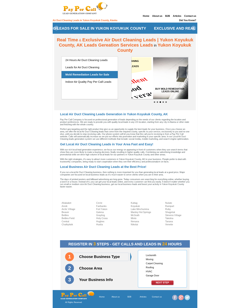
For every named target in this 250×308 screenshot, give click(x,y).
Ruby (168, 209)
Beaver (65, 212)
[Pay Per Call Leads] (86, 8)
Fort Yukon (101, 209)
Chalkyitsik (67, 224)
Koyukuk (135, 206)
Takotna (169, 218)
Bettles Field (68, 218)
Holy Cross (102, 218)
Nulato (168, 203)
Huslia (99, 224)
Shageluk (170, 212)
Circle (99, 203)
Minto (133, 218)
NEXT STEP (162, 282)
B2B (167, 16)
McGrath (135, 215)
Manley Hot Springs (141, 212)
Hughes (100, 221)
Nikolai (134, 224)
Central (65, 221)
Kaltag (134, 203)
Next (193, 28)
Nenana (135, 221)
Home (146, 16)
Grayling (100, 215)
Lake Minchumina (140, 209)
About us (157, 16)
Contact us (190, 16)
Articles (177, 16)
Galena (100, 212)
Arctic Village (68, 209)
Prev (56, 28)
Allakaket (66, 203)
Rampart (169, 206)
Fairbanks (101, 206)
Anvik (64, 206)
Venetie (169, 224)
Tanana (169, 221)
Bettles (65, 215)
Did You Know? (187, 20)
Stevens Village (173, 215)
